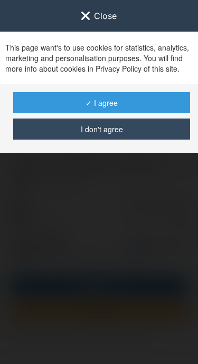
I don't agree (102, 129)
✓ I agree (102, 102)
